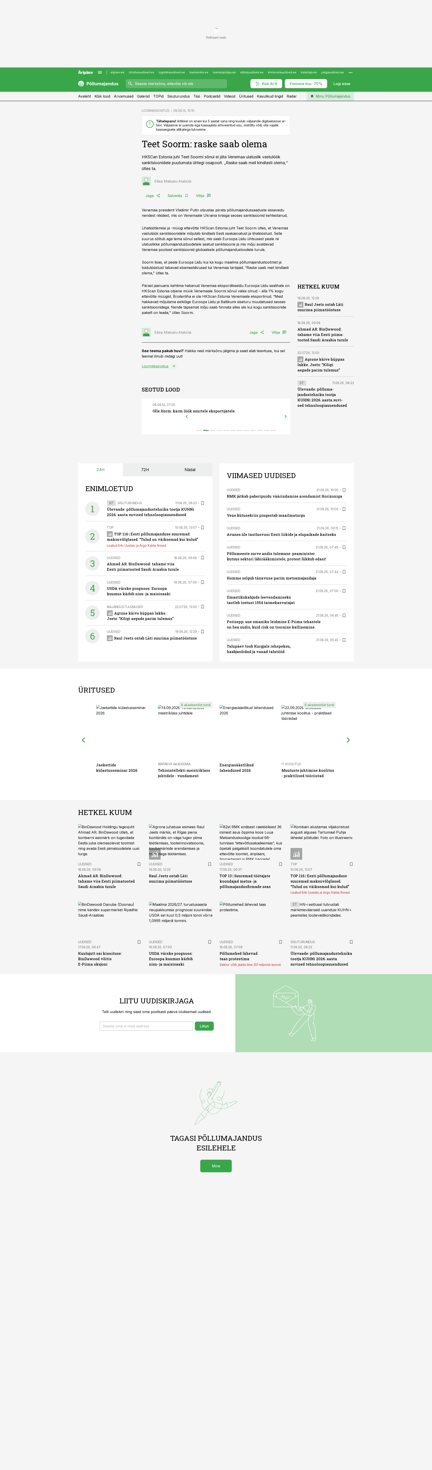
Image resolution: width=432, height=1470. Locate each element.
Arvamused (123, 96)
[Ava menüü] (100, 72)
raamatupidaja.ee (224, 72)
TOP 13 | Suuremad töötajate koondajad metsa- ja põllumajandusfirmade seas (245, 881)
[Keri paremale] (285, 416)
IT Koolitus (291, 764)
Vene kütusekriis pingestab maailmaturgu (266, 515)
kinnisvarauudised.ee (282, 72)
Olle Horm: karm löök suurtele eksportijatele (194, 411)
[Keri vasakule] (186, 416)
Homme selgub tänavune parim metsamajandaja (271, 578)
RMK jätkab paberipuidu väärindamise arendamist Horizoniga (284, 496)
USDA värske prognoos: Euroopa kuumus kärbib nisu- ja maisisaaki (171, 959)
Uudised (113, 558)
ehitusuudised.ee (251, 72)
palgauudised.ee (332, 72)
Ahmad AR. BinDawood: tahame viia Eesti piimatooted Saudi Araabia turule (322, 334)
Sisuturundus (178, 96)
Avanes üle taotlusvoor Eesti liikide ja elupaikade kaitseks (281, 534)
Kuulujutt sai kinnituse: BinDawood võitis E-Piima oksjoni (100, 959)
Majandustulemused (125, 607)
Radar (292, 96)
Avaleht (84, 96)
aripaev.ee (117, 72)
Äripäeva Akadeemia (174, 764)
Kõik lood (102, 96)
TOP (110, 527)
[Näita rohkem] (350, 72)
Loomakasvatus (155, 366)
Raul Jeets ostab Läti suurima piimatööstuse (155, 638)
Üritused (246, 96)
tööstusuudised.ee (141, 72)
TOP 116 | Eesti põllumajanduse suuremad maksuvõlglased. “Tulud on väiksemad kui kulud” (319, 881)
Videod (229, 96)
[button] (146, 1026)
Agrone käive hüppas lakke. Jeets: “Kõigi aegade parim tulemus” (320, 364)
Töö (197, 96)
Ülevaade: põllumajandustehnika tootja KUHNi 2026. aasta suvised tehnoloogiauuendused (321, 959)
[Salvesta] (202, 503)
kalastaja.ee (309, 72)
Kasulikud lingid (270, 96)
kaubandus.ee (198, 72)
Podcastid (212, 96)
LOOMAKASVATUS (155, 110)
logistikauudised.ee (172, 72)
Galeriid (143, 96)
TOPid (158, 96)
